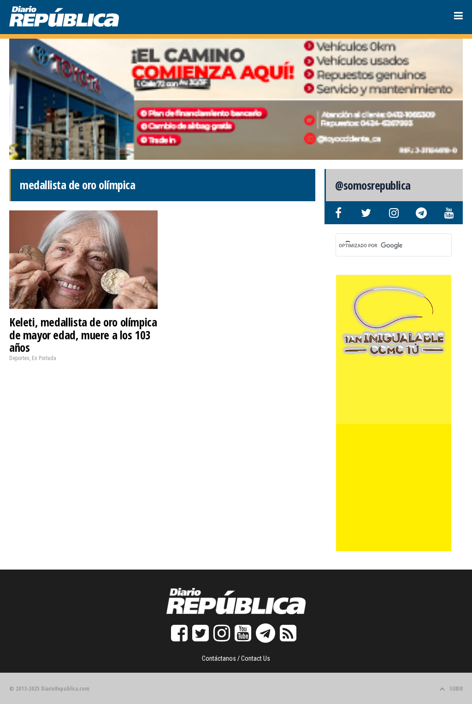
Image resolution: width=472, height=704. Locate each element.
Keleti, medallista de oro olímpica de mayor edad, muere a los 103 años (83, 334)
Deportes (19, 358)
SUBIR (456, 688)
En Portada (44, 358)
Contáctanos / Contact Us (236, 658)
